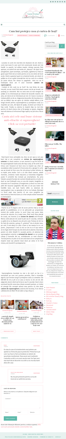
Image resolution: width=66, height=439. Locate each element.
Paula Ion (49, 307)
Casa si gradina (34, 35)
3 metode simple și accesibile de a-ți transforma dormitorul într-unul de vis (7, 320)
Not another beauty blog (54, 296)
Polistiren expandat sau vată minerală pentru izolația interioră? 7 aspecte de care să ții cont (36, 321)
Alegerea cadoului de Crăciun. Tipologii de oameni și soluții (52, 97)
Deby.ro (48, 299)
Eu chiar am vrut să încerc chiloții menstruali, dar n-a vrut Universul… (54, 121)
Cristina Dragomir (8, 35)
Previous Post (9, 331)
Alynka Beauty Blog (52, 294)
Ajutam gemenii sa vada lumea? (22, 318)
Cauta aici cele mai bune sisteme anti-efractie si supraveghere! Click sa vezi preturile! (22, 120)
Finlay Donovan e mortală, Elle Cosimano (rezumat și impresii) (54, 168)
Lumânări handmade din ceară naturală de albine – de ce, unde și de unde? (55, 72)
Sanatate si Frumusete (53, 115)
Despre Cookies (33, 437)
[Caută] (62, 46)
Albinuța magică (51, 292)
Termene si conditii (46, 437)
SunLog (48, 301)
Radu (5, 345)
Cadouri (48, 90)
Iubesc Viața (50, 312)
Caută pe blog (49, 42)
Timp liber (49, 139)
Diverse (48, 66)
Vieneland (49, 305)
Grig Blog (49, 314)
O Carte (48, 290)
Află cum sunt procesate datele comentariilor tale (21, 426)
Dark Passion (50, 287)
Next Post (36, 331)
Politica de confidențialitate (15, 437)
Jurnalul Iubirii (51, 310)
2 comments (51, 35)
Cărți (48, 162)
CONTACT (58, 437)
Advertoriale (22, 35)
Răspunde (37, 345)
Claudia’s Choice (51, 303)
